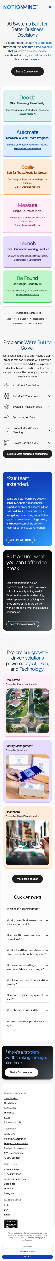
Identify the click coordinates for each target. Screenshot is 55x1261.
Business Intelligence (15, 1148)
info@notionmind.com (15, 1179)
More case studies (27, 878)
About (7, 1117)
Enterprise (9, 1112)
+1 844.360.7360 (12, 1174)
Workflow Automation (15, 1138)
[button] (27, 385)
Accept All (27, 1257)
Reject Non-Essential (27, 1252)
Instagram (9, 1193)
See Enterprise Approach (22, 624)
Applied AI (9, 1134)
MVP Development (13, 1153)
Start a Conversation (27, 71)
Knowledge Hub (12, 1122)
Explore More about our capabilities (27, 453)
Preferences (27, 1247)
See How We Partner (20, 539)
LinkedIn (8, 1188)
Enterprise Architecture (16, 1143)
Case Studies (11, 1098)
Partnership (10, 1107)
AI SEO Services (12, 1157)
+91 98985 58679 (13, 1169)
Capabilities (10, 1103)
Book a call (9, 1183)
